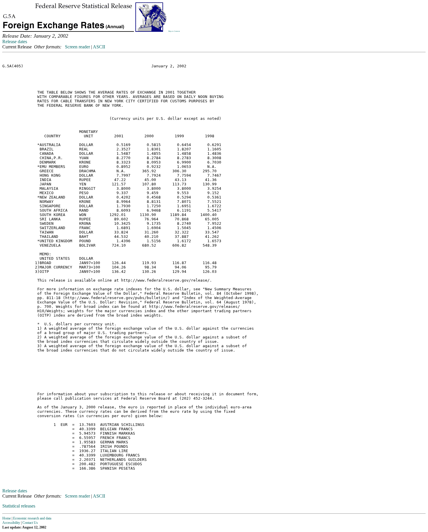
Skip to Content (174, 31)
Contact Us (30, 523)
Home (6, 518)
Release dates (14, 41)
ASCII (99, 46)
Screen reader (77, 46)
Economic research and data (32, 518)
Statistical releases (18, 505)
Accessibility (11, 523)
